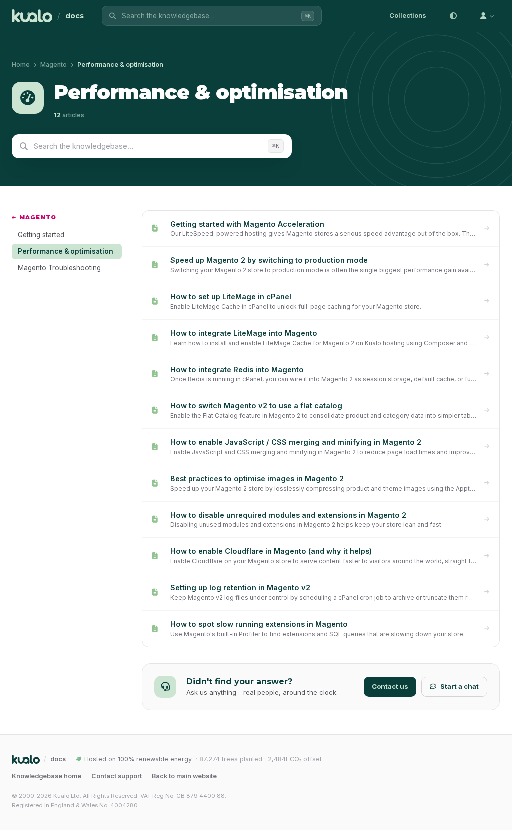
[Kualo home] (32, 16)
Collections (408, 16)
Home (21, 64)
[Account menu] (487, 16)
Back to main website (184, 776)
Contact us (390, 686)
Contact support (117, 776)
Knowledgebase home (47, 776)
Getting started (41, 235)
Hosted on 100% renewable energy (138, 759)
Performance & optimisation (66, 252)
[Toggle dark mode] (453, 16)
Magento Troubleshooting (59, 268)
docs (75, 16)
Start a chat (459, 686)
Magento (53, 64)
